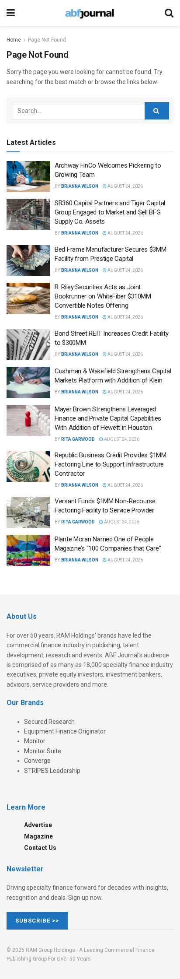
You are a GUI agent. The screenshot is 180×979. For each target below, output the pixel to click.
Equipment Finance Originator (65, 731)
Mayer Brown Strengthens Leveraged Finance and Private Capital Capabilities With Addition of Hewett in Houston (108, 418)
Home (14, 40)
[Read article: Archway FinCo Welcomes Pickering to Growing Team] (28, 177)
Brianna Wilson (79, 186)
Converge (37, 760)
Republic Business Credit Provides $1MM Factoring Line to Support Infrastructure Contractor (110, 464)
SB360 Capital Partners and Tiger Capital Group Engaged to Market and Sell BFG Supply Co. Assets (110, 212)
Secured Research (49, 721)
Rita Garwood (78, 439)
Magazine (38, 836)
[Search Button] (169, 13)
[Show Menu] (11, 13)
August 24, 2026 (125, 186)
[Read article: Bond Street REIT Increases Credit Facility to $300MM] (28, 345)
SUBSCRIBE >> (37, 920)
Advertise (38, 824)
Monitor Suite (42, 750)
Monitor (34, 740)
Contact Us (40, 847)
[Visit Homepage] (89, 13)
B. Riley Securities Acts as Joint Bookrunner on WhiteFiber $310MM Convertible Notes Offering (103, 296)
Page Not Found (47, 40)
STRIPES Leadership (52, 770)
